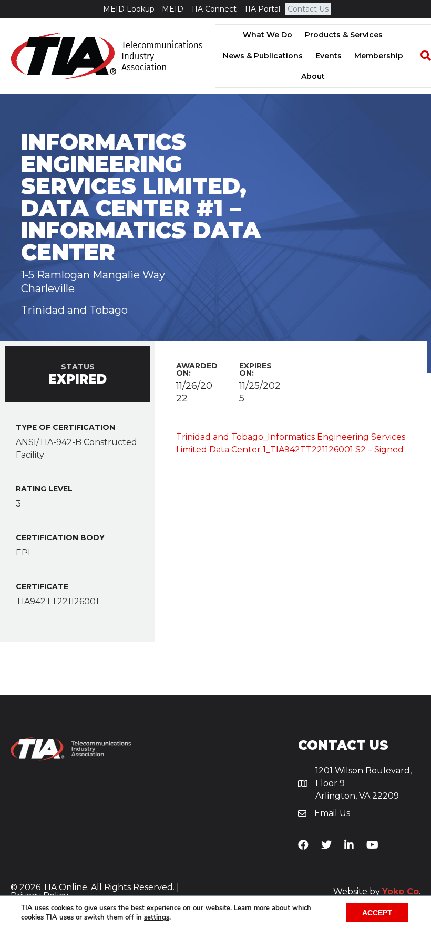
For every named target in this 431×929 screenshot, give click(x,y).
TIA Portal (262, 9)
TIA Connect (214, 9)
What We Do (267, 34)
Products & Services (344, 34)
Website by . (376, 891)
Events (328, 55)
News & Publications (263, 55)
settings (156, 917)
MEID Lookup (129, 9)
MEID (172, 9)
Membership (378, 55)
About (313, 76)
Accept (377, 913)
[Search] (420, 56)
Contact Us (308, 9)
